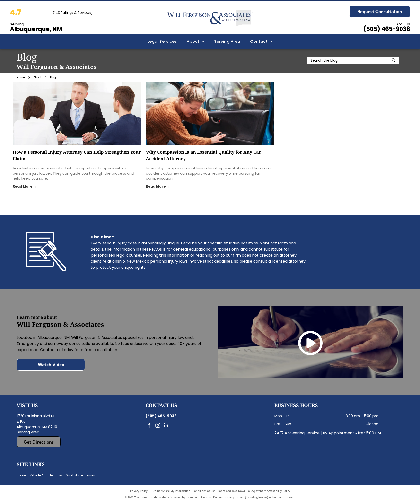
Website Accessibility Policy (273, 491)
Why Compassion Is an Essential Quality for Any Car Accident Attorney (203, 155)
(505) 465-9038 (386, 29)
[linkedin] (166, 426)
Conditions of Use (203, 491)
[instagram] (157, 426)
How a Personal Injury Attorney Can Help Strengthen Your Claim (77, 155)
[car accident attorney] (210, 113)
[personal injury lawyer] (77, 113)
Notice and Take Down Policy (235, 491)
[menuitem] (162, 41)
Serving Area (28, 432)
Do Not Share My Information (171, 491)
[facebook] (149, 426)
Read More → (25, 186)
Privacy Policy (139, 491)
